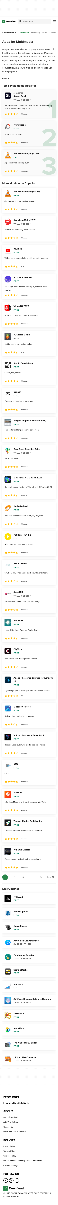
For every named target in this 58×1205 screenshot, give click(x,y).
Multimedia (24, 33)
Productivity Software (39, 33)
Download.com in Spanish (14, 1132)
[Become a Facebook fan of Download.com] (5, 1180)
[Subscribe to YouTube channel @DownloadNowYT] (17, 1180)
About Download (10, 1117)
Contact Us (8, 1127)
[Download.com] (9, 21)
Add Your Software (11, 1122)
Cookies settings (10, 1165)
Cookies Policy (9, 1156)
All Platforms (8, 32)
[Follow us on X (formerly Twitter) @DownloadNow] (11, 1180)
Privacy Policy (9, 1146)
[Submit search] (20, 21)
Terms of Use (9, 1151)
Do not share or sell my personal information (22, 1161)
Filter (4, 78)
